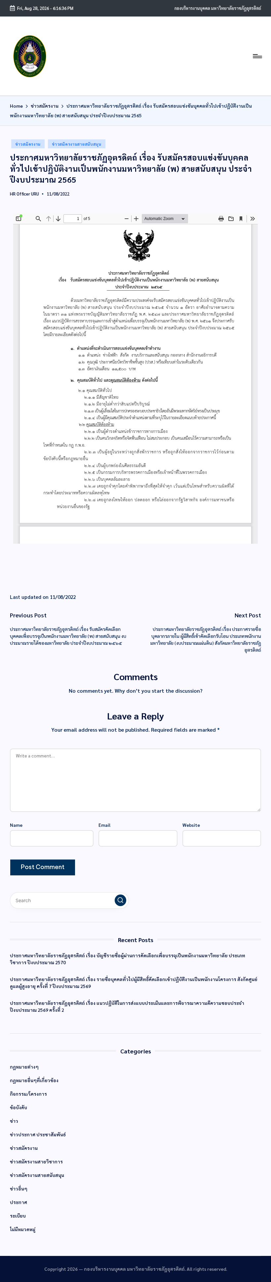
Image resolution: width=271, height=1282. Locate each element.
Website (191, 825)
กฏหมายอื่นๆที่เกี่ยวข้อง (34, 1080)
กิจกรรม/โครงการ (28, 1094)
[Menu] (257, 56)
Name (16, 825)
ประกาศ (18, 1202)
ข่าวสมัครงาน (28, 144)
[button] (120, 900)
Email (104, 825)
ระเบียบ (18, 1216)
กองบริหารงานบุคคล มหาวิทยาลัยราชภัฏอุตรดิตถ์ (217, 8)
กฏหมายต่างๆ (24, 1067)
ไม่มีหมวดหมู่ (22, 1229)
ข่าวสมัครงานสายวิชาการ (36, 1161)
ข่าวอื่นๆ (18, 1188)
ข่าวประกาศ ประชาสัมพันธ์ (38, 1134)
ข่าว (14, 1121)
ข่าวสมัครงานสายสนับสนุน (76, 144)
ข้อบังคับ (18, 1107)
